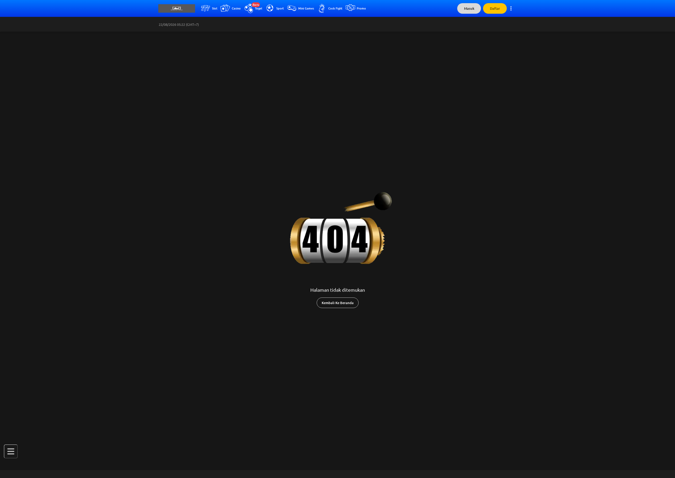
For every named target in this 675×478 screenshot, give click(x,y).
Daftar (495, 9)
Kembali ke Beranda (338, 303)
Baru (256, 4)
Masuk (469, 9)
